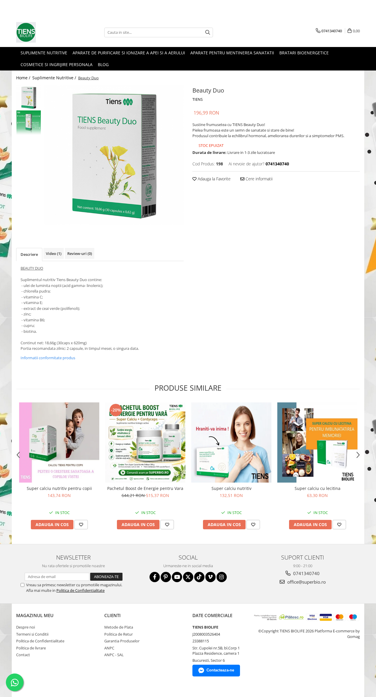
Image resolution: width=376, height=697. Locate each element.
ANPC (109, 648)
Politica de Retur (118, 634)
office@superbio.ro (306, 582)
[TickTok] (199, 577)
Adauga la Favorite (214, 179)
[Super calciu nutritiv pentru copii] (59, 442)
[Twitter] (188, 577)
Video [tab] (53, 253)
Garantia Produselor (122, 641)
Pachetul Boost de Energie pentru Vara (145, 488)
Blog (103, 64)
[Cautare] (207, 32)
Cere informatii (258, 179)
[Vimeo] (210, 577)
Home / (23, 77)
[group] (114, 155)
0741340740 (306, 573)
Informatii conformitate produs (48, 357)
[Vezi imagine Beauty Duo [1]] (28, 122)
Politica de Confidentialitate (80, 590)
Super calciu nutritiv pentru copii (59, 488)
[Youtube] (177, 577)
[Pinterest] (166, 577)
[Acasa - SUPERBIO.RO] (45, 32)
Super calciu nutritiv (231, 488)
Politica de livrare (31, 648)
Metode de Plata (118, 627)
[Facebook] (155, 577)
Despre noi (25, 627)
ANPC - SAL (114, 654)
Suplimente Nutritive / (54, 77)
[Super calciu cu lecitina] (317, 442)
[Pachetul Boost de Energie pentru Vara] (145, 442)
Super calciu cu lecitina (317, 488)
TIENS (197, 99)
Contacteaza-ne (220, 670)
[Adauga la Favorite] (81, 524)
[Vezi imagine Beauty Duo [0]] (28, 97)
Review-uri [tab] (79, 253)
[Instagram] (221, 577)
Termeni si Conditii (32, 634)
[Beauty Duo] (114, 155)
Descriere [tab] (29, 254)
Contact (23, 654)
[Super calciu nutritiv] (231, 442)
